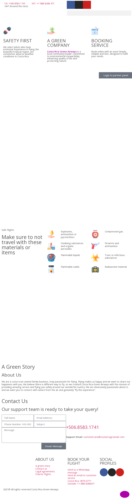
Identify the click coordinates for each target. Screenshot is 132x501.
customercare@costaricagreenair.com (103, 436)
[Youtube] (120, 472)
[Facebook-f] (104, 472)
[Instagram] (112, 472)
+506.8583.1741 (82, 427)
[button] (99, 13)
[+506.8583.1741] (70, 419)
